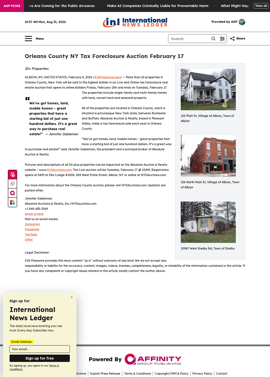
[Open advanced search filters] (222, 38)
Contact (221, 373)
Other (29, 239)
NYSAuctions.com (58, 170)
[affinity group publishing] (12, 193)
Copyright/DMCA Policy (171, 373)
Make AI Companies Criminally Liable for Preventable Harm (157, 6)
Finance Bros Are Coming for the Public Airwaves (53, 6)
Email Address (21, 342)
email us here (34, 214)
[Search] (213, 38)
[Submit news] (12, 174)
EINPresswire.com (107, 77)
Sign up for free (40, 358)
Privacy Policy (202, 373)
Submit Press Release (105, 373)
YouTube (31, 234)
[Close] (71, 297)
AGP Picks (12, 6)
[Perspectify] (12, 183)
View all (261, 6)
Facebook (32, 229)
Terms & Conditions (137, 373)
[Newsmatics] (12, 202)
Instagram (32, 224)
